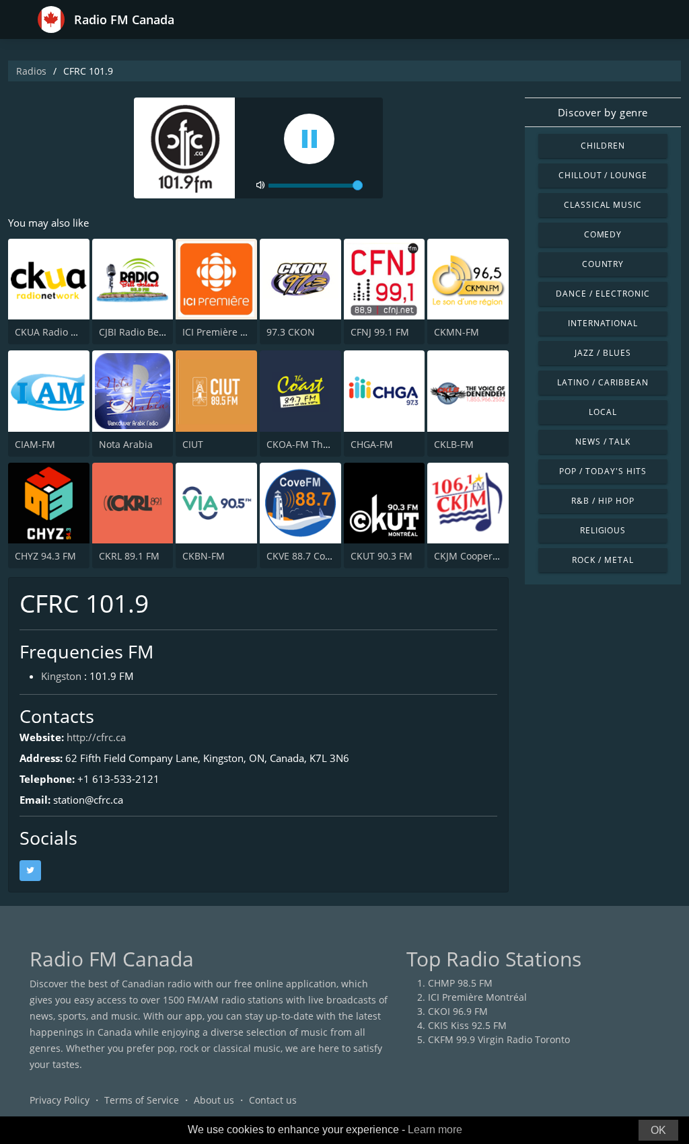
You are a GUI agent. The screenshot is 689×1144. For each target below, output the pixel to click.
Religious (603, 530)
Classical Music (603, 205)
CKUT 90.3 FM (381, 555)
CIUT (192, 444)
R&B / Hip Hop (602, 500)
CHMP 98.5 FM (460, 983)
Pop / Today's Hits (602, 471)
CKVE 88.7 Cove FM (308, 555)
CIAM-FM (35, 444)
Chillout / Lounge (602, 175)
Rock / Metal (603, 560)
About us (214, 1100)
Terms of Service (141, 1100)
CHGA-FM (372, 444)
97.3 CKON (290, 332)
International (603, 323)
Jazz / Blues (603, 352)
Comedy (603, 234)
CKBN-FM (203, 555)
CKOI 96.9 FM (458, 1011)
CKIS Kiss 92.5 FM (467, 1025)
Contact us (273, 1100)
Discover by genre (603, 112)
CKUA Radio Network (61, 332)
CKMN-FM (456, 332)
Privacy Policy (59, 1100)
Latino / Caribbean (602, 382)
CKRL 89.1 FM (129, 555)
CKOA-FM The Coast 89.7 (321, 444)
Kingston (61, 676)
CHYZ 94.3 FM (45, 555)
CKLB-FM (454, 444)
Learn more (435, 1129)
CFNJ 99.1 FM (380, 332)
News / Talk (603, 441)
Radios (31, 71)
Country (603, 264)
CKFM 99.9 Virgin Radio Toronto (499, 1039)
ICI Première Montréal (477, 997)
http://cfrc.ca (96, 737)
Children (603, 145)
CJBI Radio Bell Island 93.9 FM (165, 332)
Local (603, 412)
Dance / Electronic (602, 293)
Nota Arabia (126, 444)
